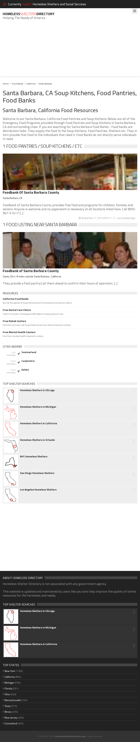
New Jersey (11, 717)
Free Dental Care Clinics (17, 310)
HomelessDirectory (29, 14)
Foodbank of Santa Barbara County (31, 271)
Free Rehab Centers (14, 321)
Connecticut (11, 723)
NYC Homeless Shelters (33, 456)
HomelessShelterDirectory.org (69, 736)
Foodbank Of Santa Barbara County (31, 192)
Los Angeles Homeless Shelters (38, 489)
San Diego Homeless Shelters (37, 473)
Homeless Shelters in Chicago (37, 390)
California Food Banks (15, 298)
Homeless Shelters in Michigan (38, 406)
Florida (8, 688)
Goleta (25, 369)
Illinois (8, 712)
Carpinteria (28, 361)
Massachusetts (13, 700)
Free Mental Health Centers (19, 332)
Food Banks (17, 83)
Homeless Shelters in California (38, 423)
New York (10, 671)
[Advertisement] (70, 50)
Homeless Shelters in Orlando (37, 440)
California (30, 83)
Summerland (29, 352)
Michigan (9, 682)
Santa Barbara (45, 83)
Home (6, 83)
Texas (8, 706)
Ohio (7, 694)
